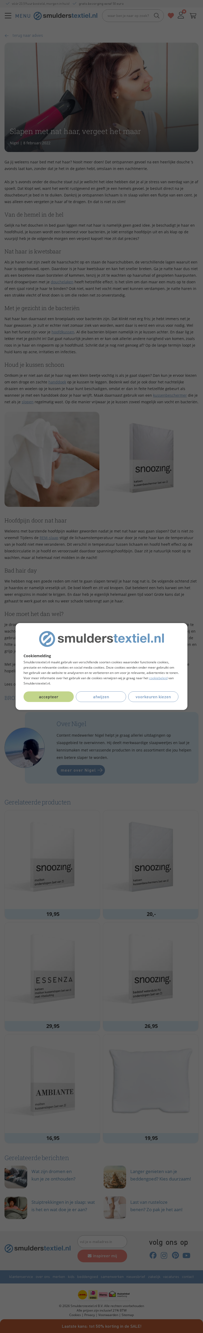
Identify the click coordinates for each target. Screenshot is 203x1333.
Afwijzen (101, 696)
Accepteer (48, 696)
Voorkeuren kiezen (153, 696)
